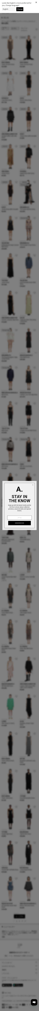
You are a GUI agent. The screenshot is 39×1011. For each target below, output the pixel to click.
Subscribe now (19, 523)
